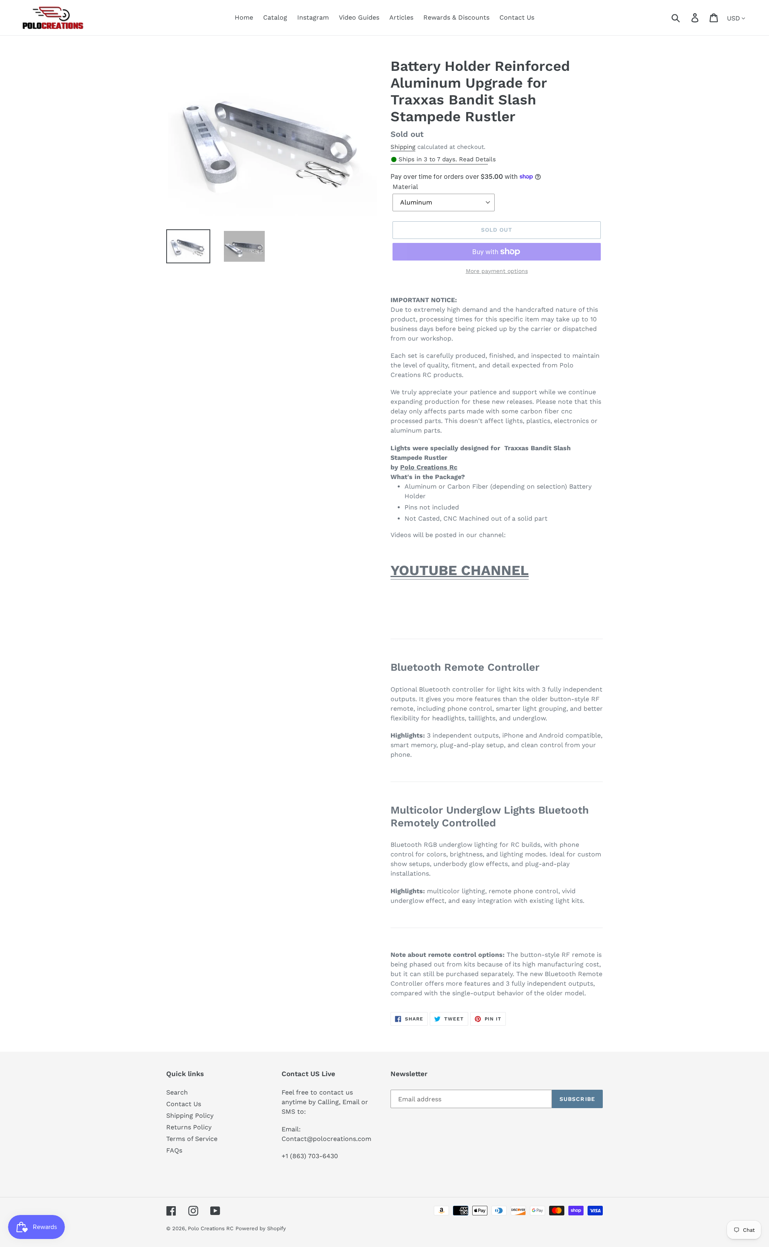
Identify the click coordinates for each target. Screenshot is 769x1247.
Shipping (403, 146)
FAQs (174, 1150)
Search (177, 1092)
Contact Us (183, 1104)
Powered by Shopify (261, 1228)
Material (405, 186)
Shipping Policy (189, 1115)
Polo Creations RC (211, 1228)
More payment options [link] (497, 271)
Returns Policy (188, 1127)
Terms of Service (191, 1139)
